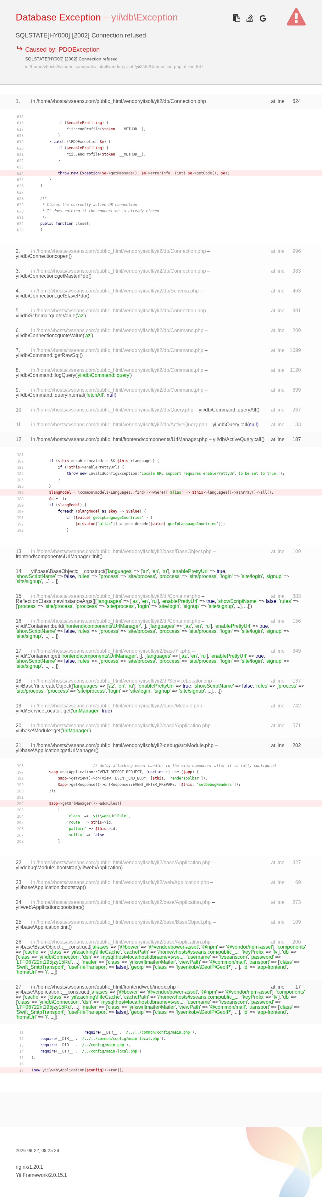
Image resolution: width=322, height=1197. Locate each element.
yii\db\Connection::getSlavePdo (51, 295)
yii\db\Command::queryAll (227, 409)
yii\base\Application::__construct (52, 992)
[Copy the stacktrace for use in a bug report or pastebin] (236, 18)
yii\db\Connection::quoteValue (49, 335)
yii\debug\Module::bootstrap (46, 867)
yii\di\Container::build (39, 626)
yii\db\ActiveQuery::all (237, 439)
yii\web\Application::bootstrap (48, 907)
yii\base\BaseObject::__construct (67, 571)
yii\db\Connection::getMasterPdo (52, 276)
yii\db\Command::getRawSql (48, 355)
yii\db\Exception (144, 17)
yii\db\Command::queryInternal (50, 395)
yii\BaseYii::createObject (43, 686)
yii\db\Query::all (230, 424)
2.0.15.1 (58, 1175)
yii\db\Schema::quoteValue (45, 315)
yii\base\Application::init (42, 927)
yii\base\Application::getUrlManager (55, 750)
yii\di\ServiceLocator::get (43, 710)
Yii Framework (32, 1175)
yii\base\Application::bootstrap (49, 887)
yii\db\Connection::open (42, 256)
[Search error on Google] (262, 18)
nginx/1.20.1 (29, 1167)
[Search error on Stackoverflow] (249, 18)
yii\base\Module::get (38, 730)
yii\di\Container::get (37, 656)
